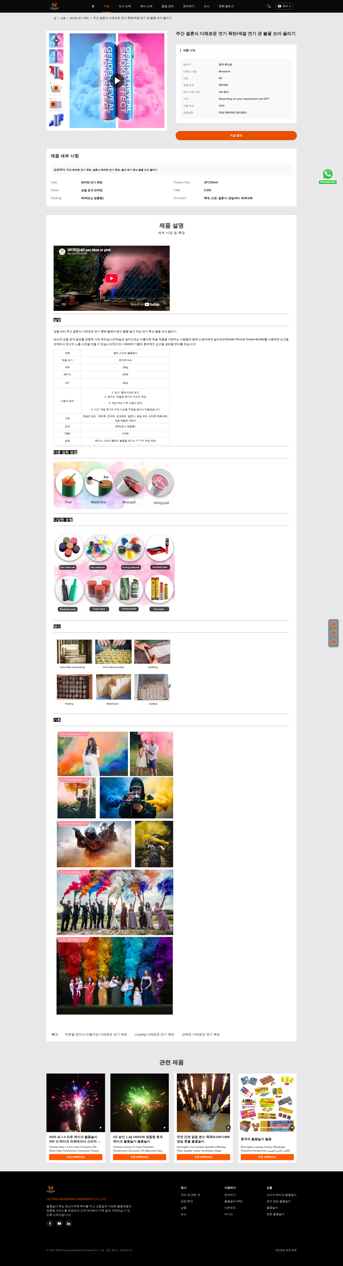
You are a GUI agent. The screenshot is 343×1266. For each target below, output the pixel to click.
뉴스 (207, 6)
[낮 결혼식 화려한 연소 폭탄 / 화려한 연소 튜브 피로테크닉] (117, 80)
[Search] (269, 6)
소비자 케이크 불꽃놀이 (282, 1194)
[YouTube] (59, 1223)
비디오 (228, 1214)
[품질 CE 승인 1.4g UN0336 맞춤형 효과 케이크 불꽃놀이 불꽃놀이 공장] (139, 1103)
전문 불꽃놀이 (275, 1214)
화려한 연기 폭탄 (79, 18)
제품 (107, 6)
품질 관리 (168, 6)
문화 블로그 (226, 6)
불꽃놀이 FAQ (233, 1201)
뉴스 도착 (125, 6)
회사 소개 (146, 6)
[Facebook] (50, 1223)
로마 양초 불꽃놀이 (279, 1201)
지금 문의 (236, 135)
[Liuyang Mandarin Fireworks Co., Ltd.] (55, 6)
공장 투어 (187, 1201)
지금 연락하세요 (76, 1156)
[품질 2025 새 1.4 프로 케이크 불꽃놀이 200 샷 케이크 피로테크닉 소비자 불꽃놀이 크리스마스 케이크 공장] (75, 1103)
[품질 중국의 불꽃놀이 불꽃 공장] (267, 1103)
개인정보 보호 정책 (286, 1250)
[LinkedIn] (68, 1223)
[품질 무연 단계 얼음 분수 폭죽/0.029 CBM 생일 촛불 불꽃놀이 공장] (203, 1103)
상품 (63, 18)
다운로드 (230, 1207)
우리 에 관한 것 (190, 1194)
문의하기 (189, 6)
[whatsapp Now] (328, 183)
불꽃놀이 (272, 1207)
